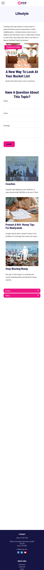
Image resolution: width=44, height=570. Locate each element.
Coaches (10, 183)
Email (5, 113)
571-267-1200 (24, 538)
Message (7, 125)
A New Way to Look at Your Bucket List (22, 73)
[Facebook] (18, 552)
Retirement (22, 564)
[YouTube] (25, 552)
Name (6, 101)
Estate (22, 569)
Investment (22, 567)
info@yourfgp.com (22, 549)
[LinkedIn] (21, 552)
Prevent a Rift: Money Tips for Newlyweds (20, 226)
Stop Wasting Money (17, 268)
